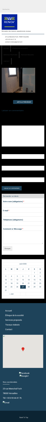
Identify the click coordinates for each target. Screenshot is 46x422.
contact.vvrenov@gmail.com (13, 42)
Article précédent (24, 102)
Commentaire (8, 124)
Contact (6, 61)
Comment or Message (13, 229)
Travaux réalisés (27, 55)
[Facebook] (23, 373)
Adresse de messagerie (13, 164)
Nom (4, 153)
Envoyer (7, 248)
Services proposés (10, 55)
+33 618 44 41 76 (10, 39)
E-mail (6, 211)
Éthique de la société (20, 48)
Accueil (6, 48)
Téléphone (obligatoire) (13, 220)
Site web (5, 176)
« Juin (11, 294)
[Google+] (23, 376)
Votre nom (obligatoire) (13, 201)
